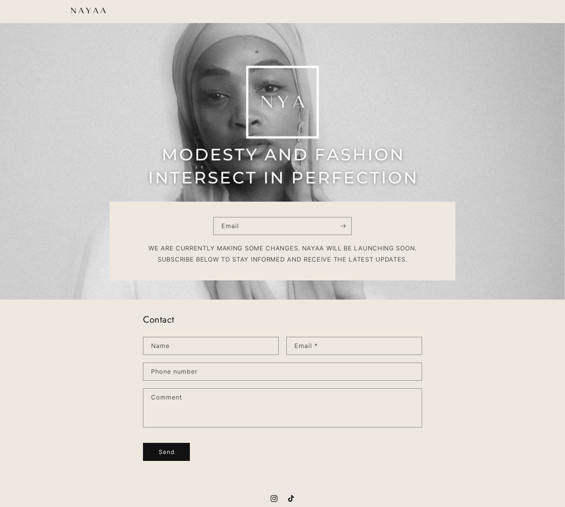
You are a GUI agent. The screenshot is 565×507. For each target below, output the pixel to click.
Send (166, 452)
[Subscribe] (342, 226)
